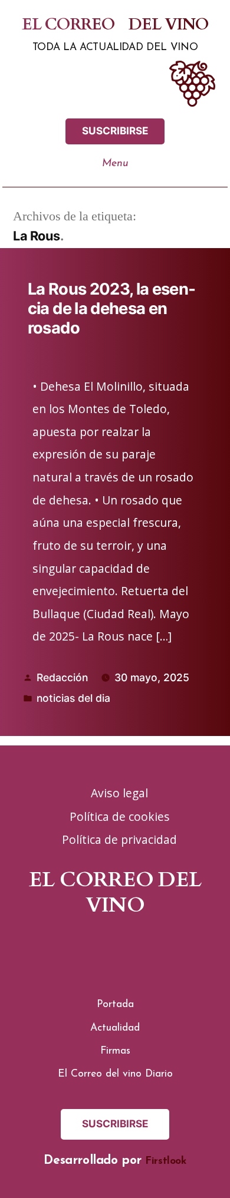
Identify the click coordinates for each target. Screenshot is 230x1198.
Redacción (62, 677)
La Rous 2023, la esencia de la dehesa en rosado (112, 309)
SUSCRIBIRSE (115, 130)
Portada (115, 1004)
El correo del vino (115, 25)
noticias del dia (73, 698)
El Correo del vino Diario (115, 1074)
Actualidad (115, 1028)
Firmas (115, 1051)
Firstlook (165, 1161)
